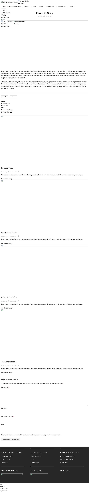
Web (2, 424)
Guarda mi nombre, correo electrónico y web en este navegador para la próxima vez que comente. (31, 435)
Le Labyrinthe (7, 168)
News (47, 8)
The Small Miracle (8, 362)
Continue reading (6, 179)
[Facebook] (67, 475)
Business (5, 229)
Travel (4, 165)
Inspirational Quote (9, 233)
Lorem (14, 96)
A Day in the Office (9, 297)
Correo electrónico (7, 416)
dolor (5, 96)
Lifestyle (42, 8)
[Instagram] (62, 475)
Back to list (4, 105)
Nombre (4, 408)
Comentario (5, 387)
